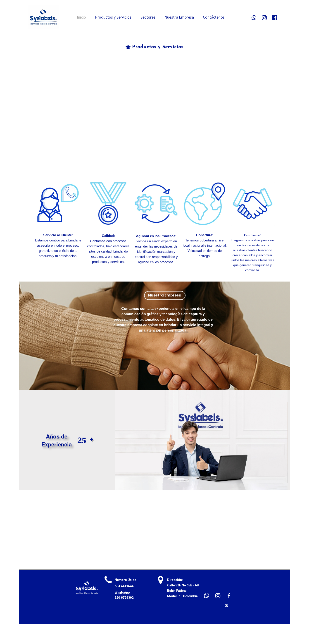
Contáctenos (214, 17)
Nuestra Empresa (179, 17)
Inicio (81, 17)
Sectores (147, 17)
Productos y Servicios (113, 17)
